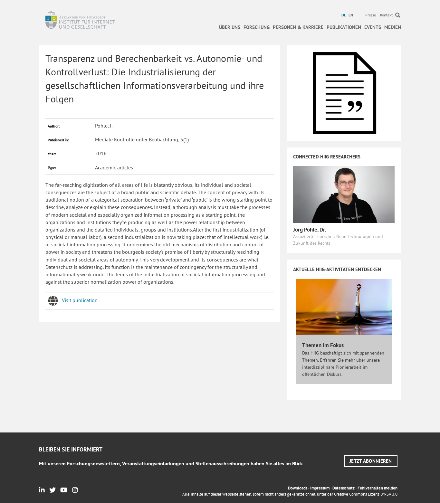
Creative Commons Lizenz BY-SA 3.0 (365, 494)
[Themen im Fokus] (344, 306)
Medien (392, 27)
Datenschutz (343, 488)
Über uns (229, 27)
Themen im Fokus (323, 345)
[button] (370, 461)
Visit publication (80, 300)
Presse (370, 15)
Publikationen (344, 27)
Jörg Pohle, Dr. (309, 229)
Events (372, 27)
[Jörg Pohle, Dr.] (344, 194)
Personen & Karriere (298, 27)
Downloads (297, 488)
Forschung (257, 27)
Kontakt (386, 15)
